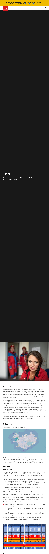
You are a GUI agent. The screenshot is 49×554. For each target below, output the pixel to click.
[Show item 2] (24, 378)
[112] (5, 8)
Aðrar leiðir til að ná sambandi (32, 4)
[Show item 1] (23, 378)
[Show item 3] (26, 378)
